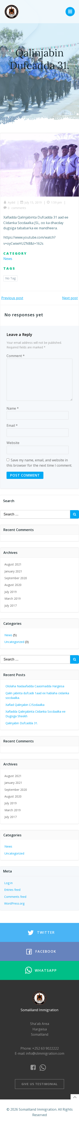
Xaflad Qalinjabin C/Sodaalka (24, 705)
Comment (16, 355)
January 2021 (13, 571)
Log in (8, 883)
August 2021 (12, 564)
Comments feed (15, 897)
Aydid (11, 202)
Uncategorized (14, 642)
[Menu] (70, 11)
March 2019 (12, 598)
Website (13, 442)
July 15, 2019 (33, 202)
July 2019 (10, 592)
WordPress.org (14, 903)
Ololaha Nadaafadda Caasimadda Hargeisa (34, 686)
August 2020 (12, 585)
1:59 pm (56, 202)
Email (12, 425)
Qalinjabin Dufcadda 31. (21, 723)
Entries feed (12, 890)
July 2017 (10, 605)
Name (13, 408)
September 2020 (15, 578)
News (7, 258)
